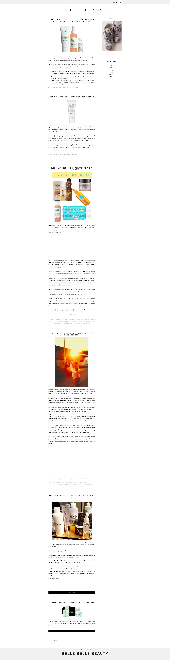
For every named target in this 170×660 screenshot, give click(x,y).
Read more (74, 593)
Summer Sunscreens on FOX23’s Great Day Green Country (72, 169)
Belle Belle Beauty (85, 10)
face (58, 2)
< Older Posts (52, 640)
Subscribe (80, 649)
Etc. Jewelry (111, 67)
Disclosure (89, 649)
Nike (112, 72)
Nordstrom (111, 74)
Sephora (111, 76)
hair (85, 2)
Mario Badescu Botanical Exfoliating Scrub (71, 97)
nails (91, 2)
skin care (51, 2)
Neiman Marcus (111, 70)
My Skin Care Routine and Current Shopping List (71, 497)
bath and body (66, 2)
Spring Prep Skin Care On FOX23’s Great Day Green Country (71, 334)
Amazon (111, 65)
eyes (75, 2)
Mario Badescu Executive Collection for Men (72, 602)
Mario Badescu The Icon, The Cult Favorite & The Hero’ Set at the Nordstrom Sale (71, 20)
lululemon (111, 69)
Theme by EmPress (90, 657)
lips (80, 2)
